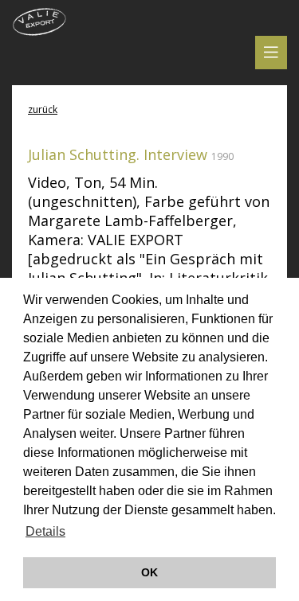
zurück (42, 109)
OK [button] (149, 572)
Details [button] (45, 531)
